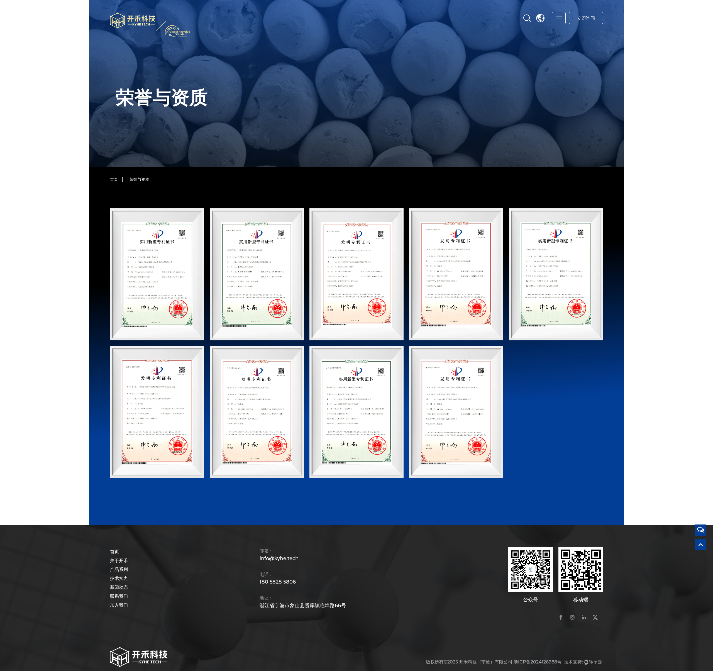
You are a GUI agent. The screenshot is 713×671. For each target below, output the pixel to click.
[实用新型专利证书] (157, 274)
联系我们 (119, 596)
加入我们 (119, 605)
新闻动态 (119, 587)
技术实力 (119, 578)
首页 (114, 179)
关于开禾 (119, 560)
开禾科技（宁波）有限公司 (485, 662)
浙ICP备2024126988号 (537, 662)
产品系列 (119, 569)
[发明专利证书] (356, 274)
